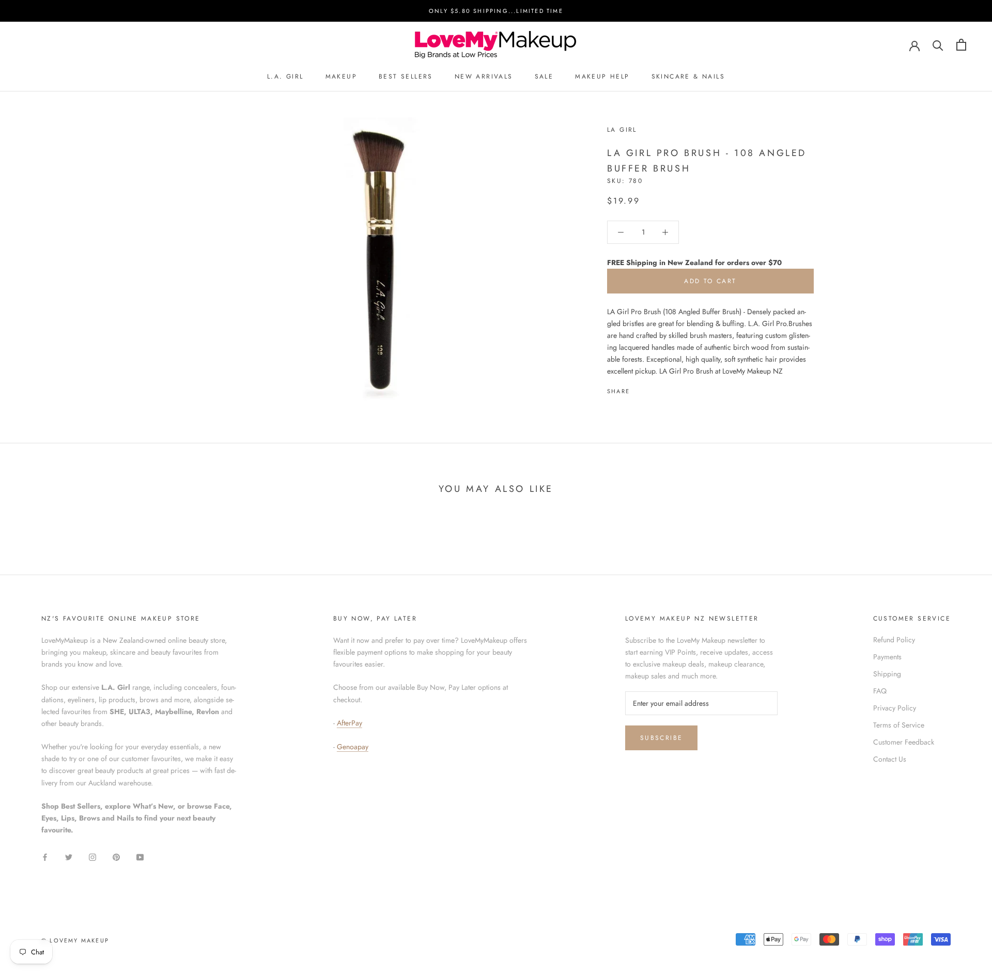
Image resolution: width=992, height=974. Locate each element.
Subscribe (661, 738)
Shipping (887, 674)
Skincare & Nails (688, 76)
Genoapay (352, 746)
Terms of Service (898, 725)
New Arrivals (484, 76)
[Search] (938, 44)
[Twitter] (653, 388)
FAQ (880, 691)
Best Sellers (406, 76)
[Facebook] (640, 388)
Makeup (341, 76)
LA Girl (622, 129)
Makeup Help (602, 76)
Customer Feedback (903, 742)
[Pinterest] (666, 388)
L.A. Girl (285, 76)
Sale (544, 76)
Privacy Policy (894, 708)
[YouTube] (140, 857)
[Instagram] (92, 857)
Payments (887, 657)
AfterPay (349, 723)
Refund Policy (894, 640)
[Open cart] (961, 45)
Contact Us (889, 759)
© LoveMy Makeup (75, 940)
